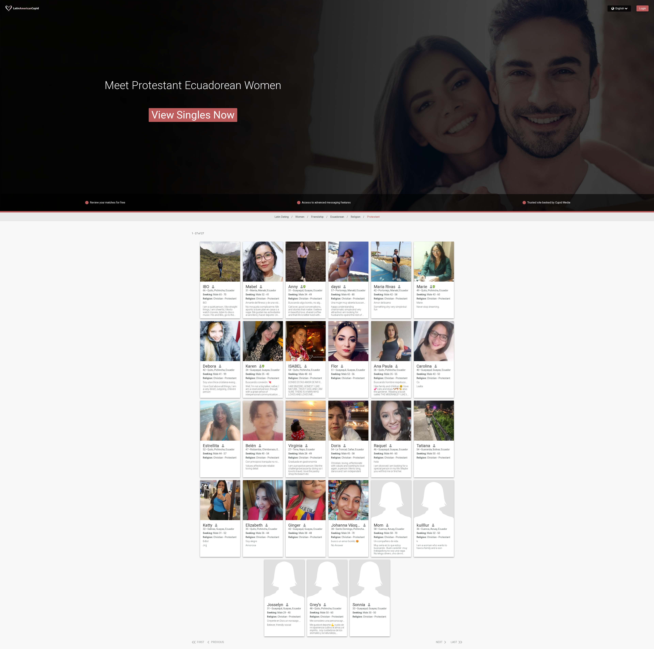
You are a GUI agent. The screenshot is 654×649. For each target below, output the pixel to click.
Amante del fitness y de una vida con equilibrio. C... (263, 302)
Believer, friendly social (279, 624)
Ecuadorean (337, 216)
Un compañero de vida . (386, 541)
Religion (355, 216)
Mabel (251, 286)
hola (376, 461)
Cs (418, 382)
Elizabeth (254, 525)
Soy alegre (251, 541)
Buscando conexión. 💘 (258, 382)
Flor (334, 366)
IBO (206, 286)
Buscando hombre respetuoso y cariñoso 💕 (391, 382)
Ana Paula (383, 366)
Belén (251, 445)
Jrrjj (205, 545)
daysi (336, 286)
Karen (251, 366)
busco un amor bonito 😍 (345, 541)
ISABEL (295, 366)
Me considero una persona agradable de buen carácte (327, 620)
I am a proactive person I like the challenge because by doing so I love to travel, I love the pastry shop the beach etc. (305, 469)
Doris (336, 445)
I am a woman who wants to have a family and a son (432, 546)
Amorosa (251, 545)
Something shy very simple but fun (390, 308)
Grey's (315, 604)
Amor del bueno (382, 302)
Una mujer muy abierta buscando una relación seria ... (348, 302)
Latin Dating (282, 216)
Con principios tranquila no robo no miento (263, 461)
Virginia (295, 445)
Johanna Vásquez (346, 525)
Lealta (420, 386)
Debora (209, 366)
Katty (207, 525)
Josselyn (275, 604)
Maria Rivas (384, 286)
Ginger (294, 525)
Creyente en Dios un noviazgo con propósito (284, 620)
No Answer (337, 545)
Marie (422, 286)
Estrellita (211, 445)
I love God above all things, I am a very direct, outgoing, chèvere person (219, 389)
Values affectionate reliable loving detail (260, 467)
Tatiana (423, 445)
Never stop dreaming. (428, 306)
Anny (293, 286)
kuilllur (423, 525)
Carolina (424, 366)
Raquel (380, 445)
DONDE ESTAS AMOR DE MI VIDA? (305, 382)
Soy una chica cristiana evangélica (220, 382)
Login (642, 8)
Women (299, 216)
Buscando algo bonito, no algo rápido (305, 302)
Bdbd (205, 541)
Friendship (317, 216)
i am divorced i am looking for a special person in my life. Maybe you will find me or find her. (391, 468)
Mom (378, 525)
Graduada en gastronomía (302, 461)
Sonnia (359, 604)
